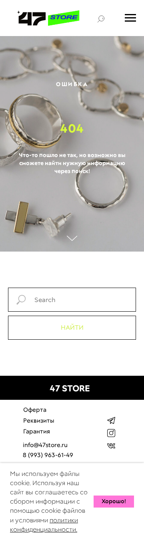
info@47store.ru (45, 445)
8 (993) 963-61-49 (48, 455)
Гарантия (36, 431)
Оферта (34, 410)
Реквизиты (38, 421)
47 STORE (70, 388)
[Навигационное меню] (130, 18)
